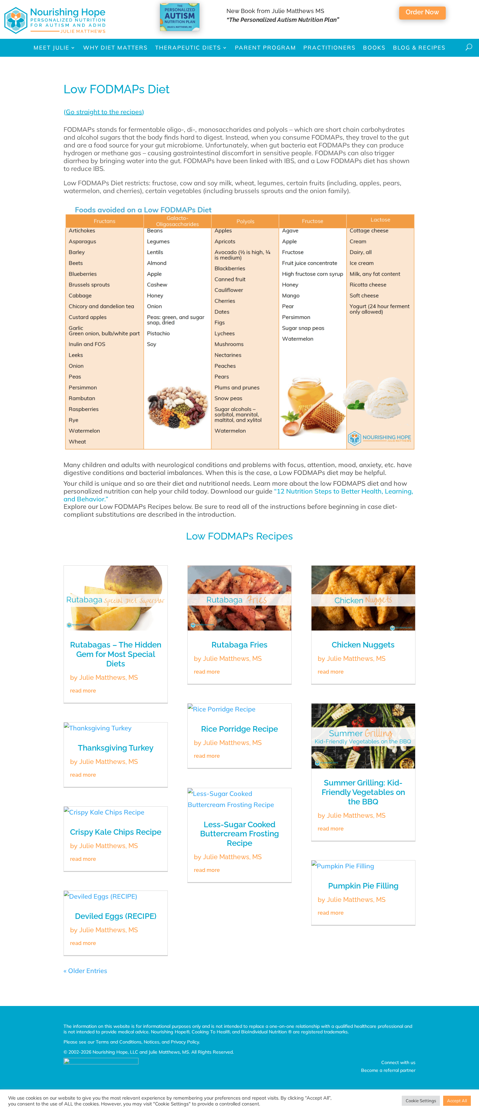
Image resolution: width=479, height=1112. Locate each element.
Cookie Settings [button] (421, 1100)
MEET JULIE (51, 47)
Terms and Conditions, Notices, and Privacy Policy (147, 1042)
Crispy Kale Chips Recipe (115, 832)
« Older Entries (85, 971)
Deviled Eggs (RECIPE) (115, 916)
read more (83, 691)
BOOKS (374, 47)
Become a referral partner (388, 1070)
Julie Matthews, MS (108, 677)
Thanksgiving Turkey (115, 748)
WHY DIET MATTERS (115, 47)
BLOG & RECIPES (419, 47)
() (104, 112)
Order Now (422, 12)
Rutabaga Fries (239, 644)
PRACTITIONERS (329, 47)
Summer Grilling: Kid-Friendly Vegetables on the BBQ (363, 792)
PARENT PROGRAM (265, 47)
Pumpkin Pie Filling (363, 886)
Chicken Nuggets (363, 644)
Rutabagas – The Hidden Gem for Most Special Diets (115, 654)
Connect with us (398, 1062)
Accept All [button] (457, 1100)
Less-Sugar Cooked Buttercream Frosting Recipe (239, 834)
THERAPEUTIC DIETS (188, 47)
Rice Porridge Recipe (239, 729)
